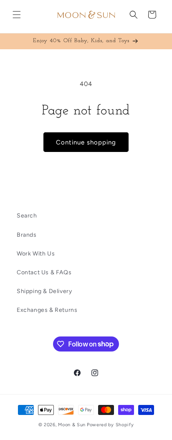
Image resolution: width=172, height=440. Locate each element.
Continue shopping (86, 142)
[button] (17, 14)
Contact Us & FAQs (44, 272)
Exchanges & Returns (47, 310)
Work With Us (36, 253)
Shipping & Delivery (44, 291)
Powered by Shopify (110, 424)
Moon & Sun (72, 424)
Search (27, 215)
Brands (27, 234)
